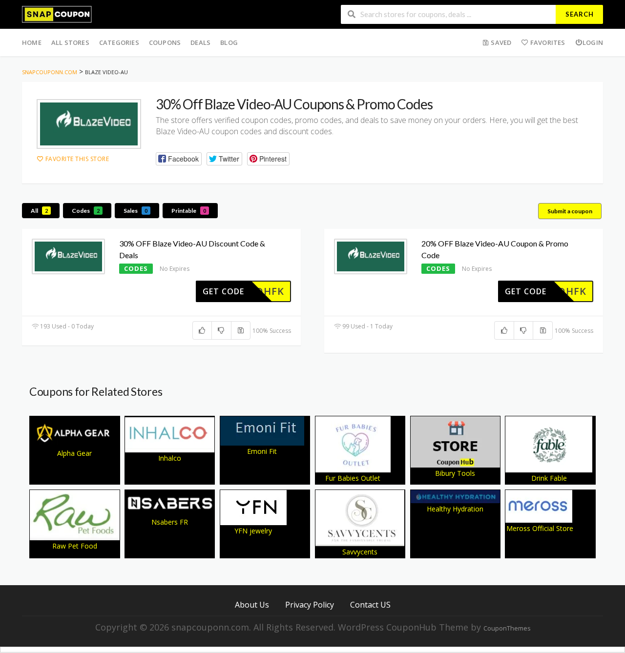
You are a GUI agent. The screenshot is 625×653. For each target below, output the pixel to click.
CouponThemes (506, 628)
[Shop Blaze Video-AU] (89, 124)
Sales (135, 210)
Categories (119, 42)
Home (32, 42)
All (39, 210)
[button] (179, 158)
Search (579, 14)
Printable (188, 210)
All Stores (70, 42)
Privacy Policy (309, 604)
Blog (229, 42)
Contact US (370, 604)
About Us (252, 604)
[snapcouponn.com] (57, 13)
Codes (86, 210)
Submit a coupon (569, 211)
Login (593, 42)
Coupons (165, 42)
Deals (200, 42)
